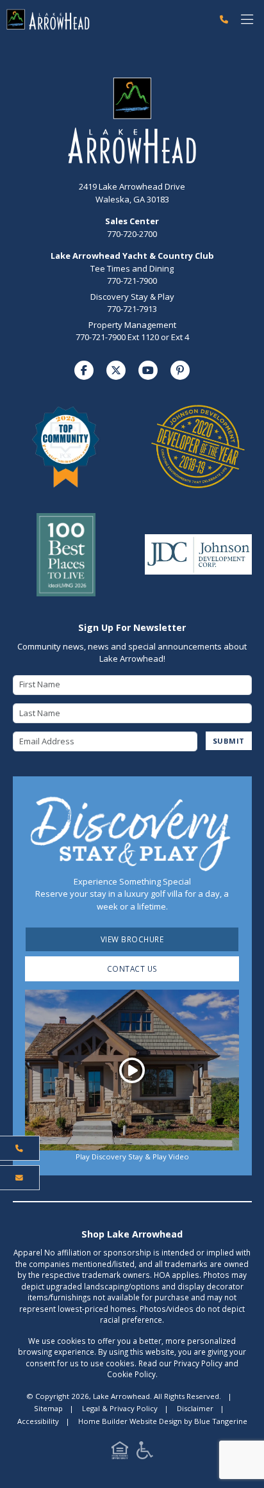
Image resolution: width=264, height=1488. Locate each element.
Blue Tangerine (220, 1421)
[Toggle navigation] (247, 19)
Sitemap (48, 1408)
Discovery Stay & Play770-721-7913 (132, 303)
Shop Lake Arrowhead (132, 1234)
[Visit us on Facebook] (84, 370)
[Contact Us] (20, 1178)
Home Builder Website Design (130, 1421)
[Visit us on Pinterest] (180, 370)
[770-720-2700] (224, 19)
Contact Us (132, 968)
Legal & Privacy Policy (120, 1408)
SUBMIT (229, 741)
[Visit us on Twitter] (116, 370)
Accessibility (38, 1421)
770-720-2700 (132, 227)
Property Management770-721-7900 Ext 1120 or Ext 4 (132, 331)
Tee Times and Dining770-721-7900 (132, 275)
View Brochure (132, 939)
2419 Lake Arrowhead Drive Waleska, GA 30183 (132, 193)
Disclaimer (195, 1408)
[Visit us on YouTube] (148, 370)
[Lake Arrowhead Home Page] (107, 19)
